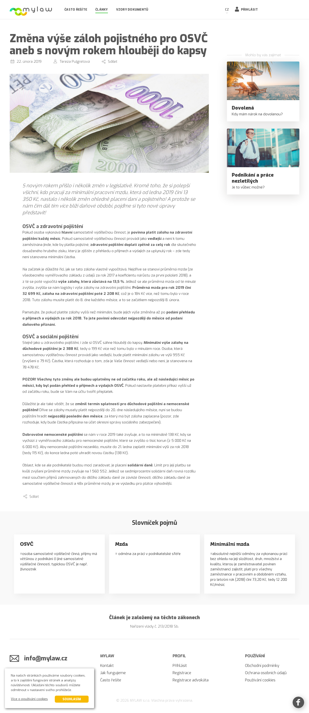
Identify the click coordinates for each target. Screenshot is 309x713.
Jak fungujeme (113, 672)
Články (101, 9)
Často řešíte (75, 9)
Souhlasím (72, 699)
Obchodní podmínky (262, 665)
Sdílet (112, 61)
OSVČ (26, 544)
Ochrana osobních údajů (266, 672)
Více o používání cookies (29, 699)
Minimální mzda (229, 544)
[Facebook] (298, 702)
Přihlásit (249, 9)
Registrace (182, 672)
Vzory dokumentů (132, 9)
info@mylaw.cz (45, 658)
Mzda (121, 544)
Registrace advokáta (191, 680)
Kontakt (107, 665)
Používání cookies (260, 680)
